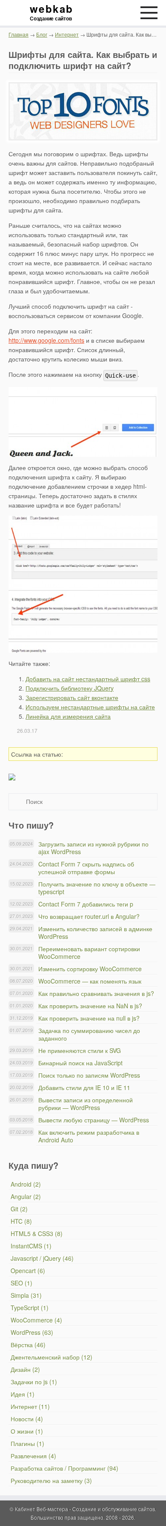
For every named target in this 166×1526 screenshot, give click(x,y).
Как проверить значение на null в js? (89, 1018)
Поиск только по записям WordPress (89, 1075)
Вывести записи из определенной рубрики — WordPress (85, 1104)
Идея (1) (22, 1394)
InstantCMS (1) (31, 1246)
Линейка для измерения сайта (68, 716)
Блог (41, 34)
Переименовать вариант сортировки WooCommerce (89, 952)
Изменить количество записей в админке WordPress (95, 932)
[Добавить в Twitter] (122, 754)
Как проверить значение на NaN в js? (90, 1005)
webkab (51, 13)
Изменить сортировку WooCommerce (90, 968)
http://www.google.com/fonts (46, 340)
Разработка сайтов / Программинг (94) (64, 1468)
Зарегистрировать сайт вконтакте (72, 697)
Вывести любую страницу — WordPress (93, 1120)
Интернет (67, 34)
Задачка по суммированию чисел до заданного (89, 1034)
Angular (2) (26, 1196)
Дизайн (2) (25, 1369)
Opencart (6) (28, 1270)
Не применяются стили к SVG (79, 1050)
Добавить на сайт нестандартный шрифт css (88, 678)
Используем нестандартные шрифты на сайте (90, 707)
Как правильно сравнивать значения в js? (96, 993)
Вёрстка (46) (28, 1344)
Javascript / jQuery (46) (42, 1258)
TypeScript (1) (30, 1307)
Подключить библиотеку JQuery (70, 688)
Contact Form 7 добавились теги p (85, 904)
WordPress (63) (32, 1332)
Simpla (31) (26, 1295)
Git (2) (19, 1209)
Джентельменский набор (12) (51, 1357)
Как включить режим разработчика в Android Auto (88, 1136)
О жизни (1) (27, 1431)
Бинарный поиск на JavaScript (80, 1062)
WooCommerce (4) (36, 1320)
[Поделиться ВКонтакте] (97, 754)
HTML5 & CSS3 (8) (37, 1233)
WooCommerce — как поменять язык (89, 981)
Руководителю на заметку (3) (51, 1480)
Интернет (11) (30, 1406)
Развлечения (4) (33, 1455)
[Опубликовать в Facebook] (110, 754)
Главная (19, 34)
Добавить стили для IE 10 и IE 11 (84, 1087)
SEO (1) (21, 1283)
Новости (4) (27, 1418)
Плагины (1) (27, 1443)
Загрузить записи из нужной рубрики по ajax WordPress (93, 848)
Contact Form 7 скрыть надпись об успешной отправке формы (86, 868)
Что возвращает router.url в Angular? (89, 916)
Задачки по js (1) (34, 1381)
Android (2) (26, 1184)
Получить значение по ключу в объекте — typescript (96, 888)
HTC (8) (21, 1221)
